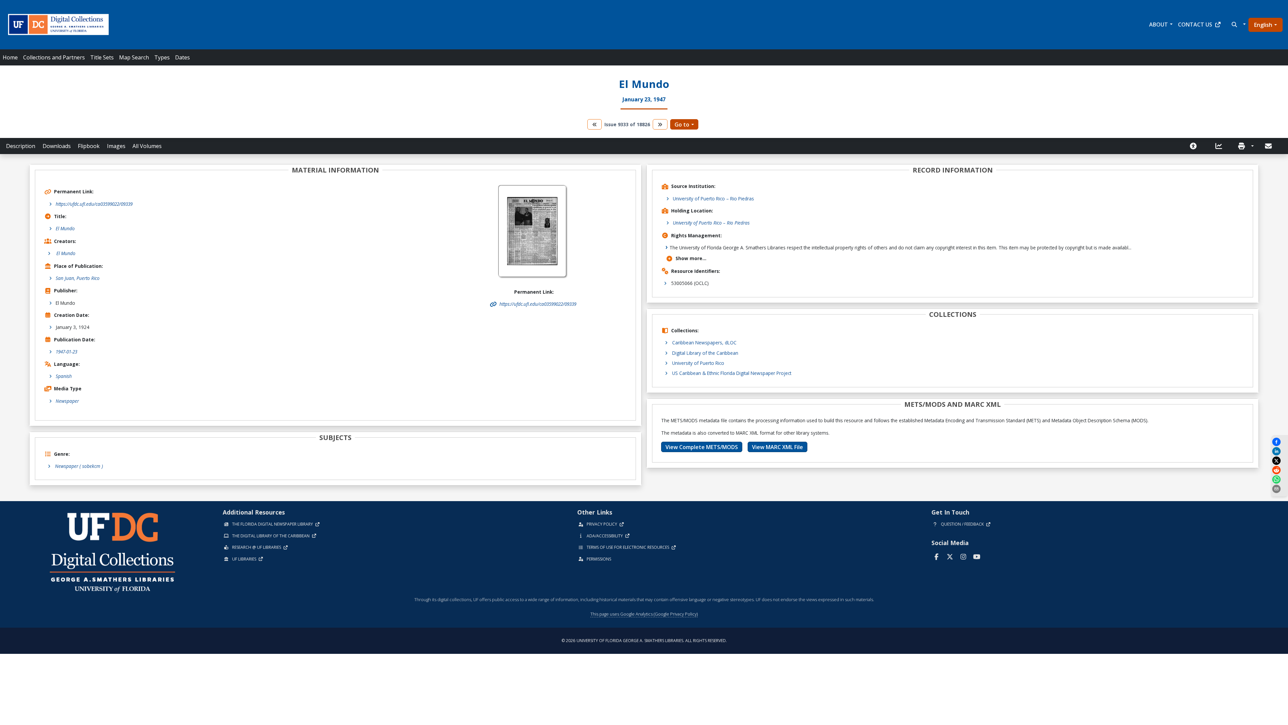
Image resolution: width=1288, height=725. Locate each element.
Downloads (57, 146)
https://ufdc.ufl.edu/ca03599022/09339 (94, 204)
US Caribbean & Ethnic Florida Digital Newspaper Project (731, 373)
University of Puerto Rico (698, 363)
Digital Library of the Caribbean (705, 353)
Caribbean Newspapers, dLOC (704, 342)
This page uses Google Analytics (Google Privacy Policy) (644, 614)
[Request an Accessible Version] (1195, 146)
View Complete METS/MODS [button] (701, 447)
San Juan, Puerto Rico (78, 278)
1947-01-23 (66, 351)
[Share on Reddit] (1279, 470)
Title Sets (102, 57)
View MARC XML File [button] (777, 447)
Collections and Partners (54, 57)
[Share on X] (1279, 460)
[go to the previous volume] (594, 124)
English (1263, 25)
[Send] (1269, 146)
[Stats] (1221, 146)
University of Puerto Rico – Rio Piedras (713, 198)
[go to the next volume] (660, 124)
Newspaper (67, 401)
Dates (182, 57)
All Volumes (147, 146)
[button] (1237, 24)
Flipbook (89, 146)
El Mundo (65, 228)
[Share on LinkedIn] (1279, 451)
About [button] (1158, 24)
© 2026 (644, 640)
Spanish (64, 376)
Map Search (134, 57)
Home (10, 57)
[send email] (1279, 489)
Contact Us (1195, 24)
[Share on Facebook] (1279, 442)
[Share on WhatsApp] (1279, 479)
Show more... (691, 258)
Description (20, 146)
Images (116, 146)
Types (162, 57)
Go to (682, 124)
